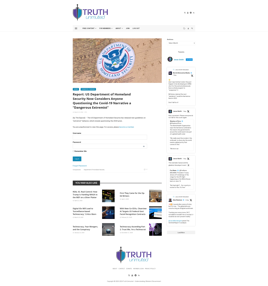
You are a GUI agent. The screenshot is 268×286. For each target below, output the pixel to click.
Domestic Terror (88, 89)
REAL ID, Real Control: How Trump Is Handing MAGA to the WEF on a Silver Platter (85, 194)
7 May (174, 75)
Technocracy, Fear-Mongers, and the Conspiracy (85, 228)
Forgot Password (80, 166)
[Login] (188, 28)
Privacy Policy (150, 268)
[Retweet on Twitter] (173, 69)
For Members (105, 28)
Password (77, 142)
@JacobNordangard (175, 221)
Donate (129, 268)
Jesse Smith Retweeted (182, 70)
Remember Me (80, 151)
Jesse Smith (177, 111)
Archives (170, 39)
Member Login (138, 268)
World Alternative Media (181, 73)
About (118, 28)
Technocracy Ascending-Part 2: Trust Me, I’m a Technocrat (133, 228)
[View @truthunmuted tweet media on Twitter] (188, 165)
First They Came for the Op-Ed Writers (132, 194)
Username (77, 133)
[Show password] (143, 146)
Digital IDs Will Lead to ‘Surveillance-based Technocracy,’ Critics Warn (84, 211)
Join (127, 28)
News (76, 89)
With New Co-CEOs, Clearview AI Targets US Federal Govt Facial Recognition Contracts (133, 211)
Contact (122, 268)
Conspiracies (77, 169)
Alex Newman (177, 200)
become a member (126, 127)
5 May (187, 200)
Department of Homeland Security (94, 169)
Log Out (136, 28)
